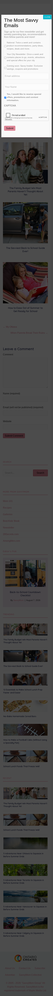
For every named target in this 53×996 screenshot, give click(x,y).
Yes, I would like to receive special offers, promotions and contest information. (24, 97)
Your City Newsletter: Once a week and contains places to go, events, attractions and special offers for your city (26, 57)
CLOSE (47, 17)
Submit (9, 128)
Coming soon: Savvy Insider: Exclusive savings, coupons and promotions (25, 67)
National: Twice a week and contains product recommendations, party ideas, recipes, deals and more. (25, 45)
